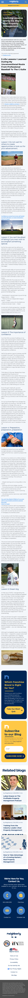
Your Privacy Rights (15, 969)
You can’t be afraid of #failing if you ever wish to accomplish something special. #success (12, 500)
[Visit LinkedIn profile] (12, 937)
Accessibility (14, 962)
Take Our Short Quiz (13, 710)
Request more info (13, 5)
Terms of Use (14, 956)
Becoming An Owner (12, 30)
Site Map (14, 975)
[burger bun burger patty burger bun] (2, 2)
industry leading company (12, 104)
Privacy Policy (14, 959)
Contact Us (14, 972)
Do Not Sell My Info (14, 965)
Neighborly (8, 14)
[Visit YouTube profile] (15, 937)
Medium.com (7, 55)
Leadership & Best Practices (14, 32)
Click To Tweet (5, 219)
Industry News (10, 34)
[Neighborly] (14, 2)
